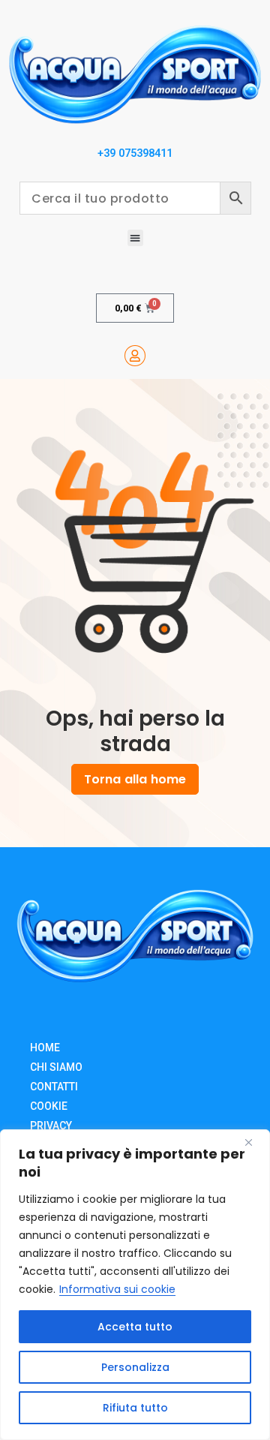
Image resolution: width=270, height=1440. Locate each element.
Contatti (54, 1087)
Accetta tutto (135, 1326)
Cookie (49, 1106)
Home (45, 1048)
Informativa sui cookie (117, 1289)
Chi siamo (56, 1067)
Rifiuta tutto (135, 1407)
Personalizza (135, 1367)
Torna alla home (135, 779)
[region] (135, 1284)
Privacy (51, 1126)
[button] (135, 237)
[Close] (254, 1142)
